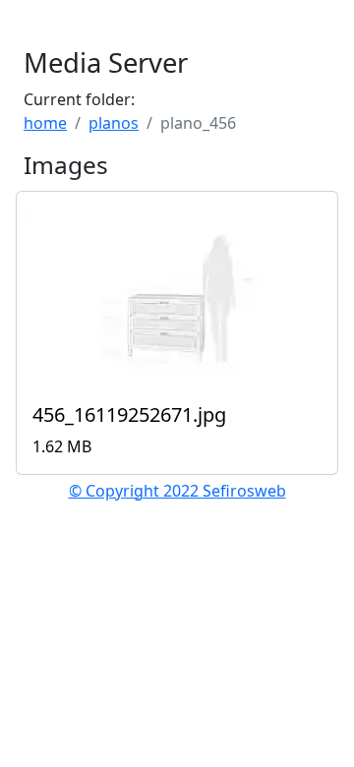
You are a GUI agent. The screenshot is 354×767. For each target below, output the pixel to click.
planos (113, 123)
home (45, 123)
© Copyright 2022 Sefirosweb (177, 491)
